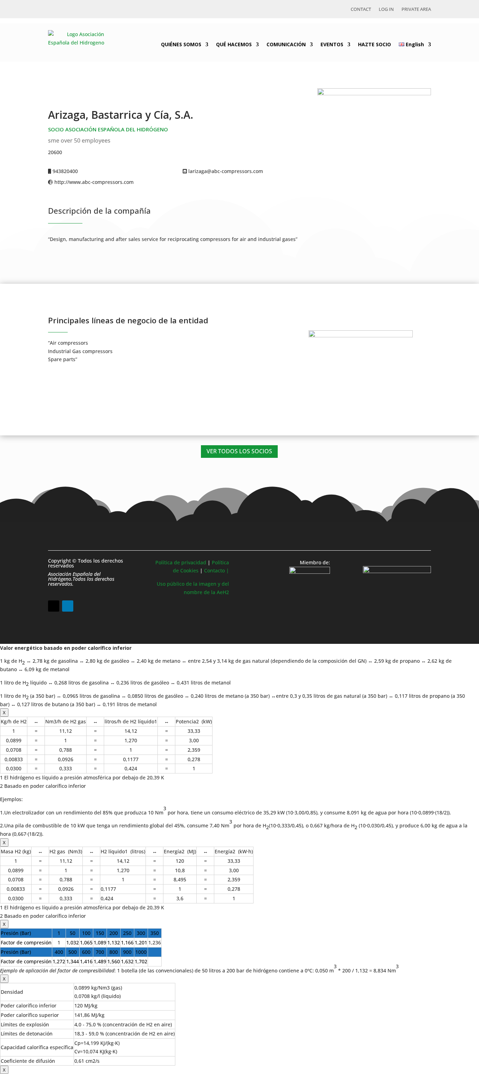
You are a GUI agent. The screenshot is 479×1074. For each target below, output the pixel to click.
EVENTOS (332, 44)
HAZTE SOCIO (374, 44)
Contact (361, 9)
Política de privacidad (180, 562)
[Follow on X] (53, 606)
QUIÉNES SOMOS (181, 44)
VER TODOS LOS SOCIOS (239, 451)
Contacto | (216, 570)
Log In (386, 9)
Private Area (416, 9)
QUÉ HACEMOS (234, 44)
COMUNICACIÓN (286, 44)
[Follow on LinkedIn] (67, 606)
